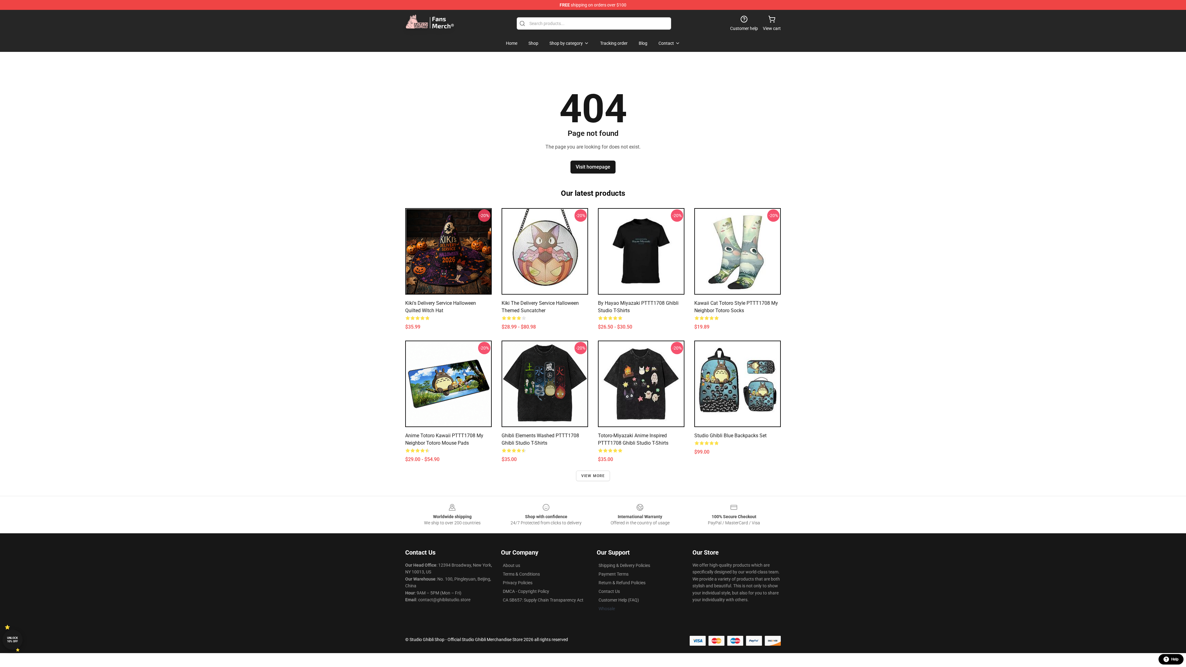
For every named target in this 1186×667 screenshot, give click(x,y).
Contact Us (609, 591)
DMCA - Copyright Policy (526, 591)
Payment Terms (614, 574)
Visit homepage (593, 167)
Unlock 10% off (12, 639)
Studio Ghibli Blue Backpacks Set (730, 435)
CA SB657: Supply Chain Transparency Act (543, 600)
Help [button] (1175, 659)
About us (511, 565)
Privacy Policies (517, 582)
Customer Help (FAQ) (619, 600)
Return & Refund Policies (622, 582)
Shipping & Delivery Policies (624, 565)
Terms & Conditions (521, 574)
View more (593, 476)
